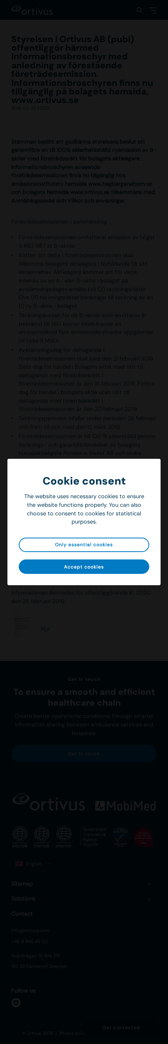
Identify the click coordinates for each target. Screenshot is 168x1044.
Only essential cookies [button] (84, 545)
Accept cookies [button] (84, 567)
